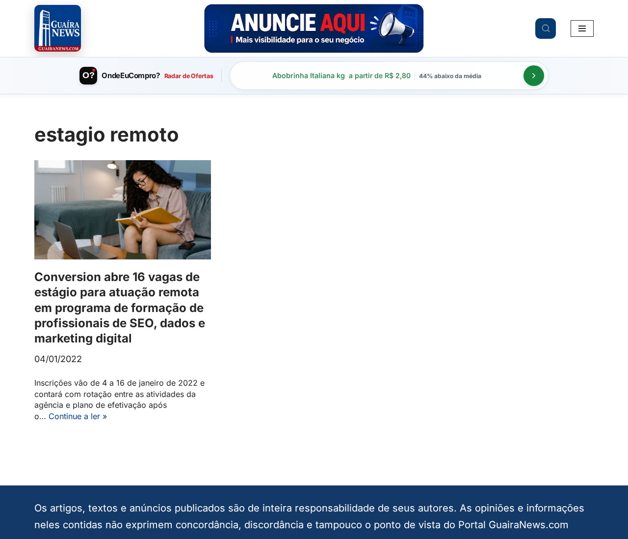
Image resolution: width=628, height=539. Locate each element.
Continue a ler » (78, 416)
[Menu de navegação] (582, 28)
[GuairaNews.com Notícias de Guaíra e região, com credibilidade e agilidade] (57, 28)
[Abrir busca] (545, 28)
